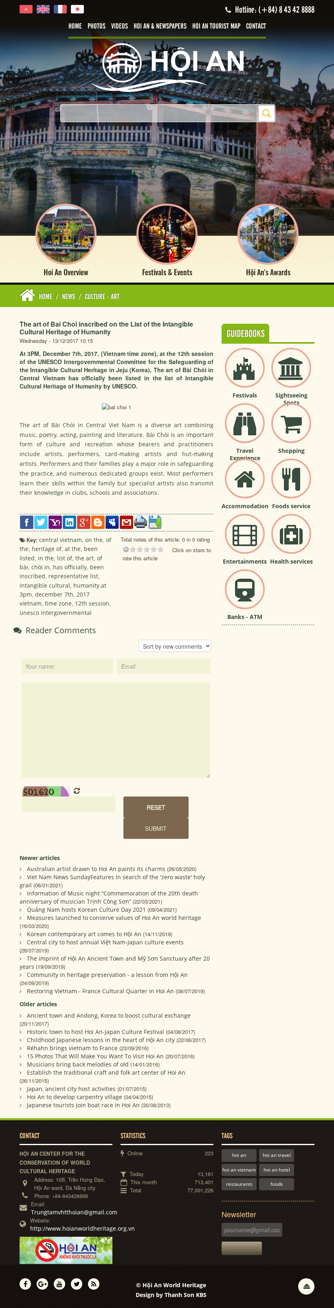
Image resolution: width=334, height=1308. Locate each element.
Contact (256, 26)
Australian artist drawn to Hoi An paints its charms (96, 869)
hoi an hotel (277, 1169)
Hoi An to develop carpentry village (74, 1097)
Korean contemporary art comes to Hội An (84, 934)
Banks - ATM (244, 617)
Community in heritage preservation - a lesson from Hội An (107, 975)
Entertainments (245, 561)
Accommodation (245, 506)
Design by (171, 1295)
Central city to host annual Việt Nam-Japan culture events (105, 942)
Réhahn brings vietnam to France (72, 1048)
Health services (291, 561)
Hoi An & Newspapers (160, 26)
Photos (96, 26)
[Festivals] (244, 374)
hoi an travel (277, 1155)
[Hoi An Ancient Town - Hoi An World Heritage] (167, 67)
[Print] (141, 521)
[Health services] (291, 540)
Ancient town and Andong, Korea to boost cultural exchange (109, 1015)
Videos (119, 26)
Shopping (291, 450)
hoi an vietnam (239, 1169)
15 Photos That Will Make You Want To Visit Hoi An (95, 1056)
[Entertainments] (245, 540)
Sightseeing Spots (291, 398)
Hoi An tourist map (216, 26)
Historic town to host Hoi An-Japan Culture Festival (95, 1032)
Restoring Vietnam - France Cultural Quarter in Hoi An (100, 991)
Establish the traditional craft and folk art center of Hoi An (106, 1072)
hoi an (239, 1155)
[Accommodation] (244, 485)
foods (276, 1184)
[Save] (155, 521)
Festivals (245, 395)
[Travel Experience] (244, 430)
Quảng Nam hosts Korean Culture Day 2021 (86, 909)
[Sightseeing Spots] (291, 374)
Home (75, 26)
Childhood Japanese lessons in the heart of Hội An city (101, 1040)
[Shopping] (291, 430)
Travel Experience (245, 454)
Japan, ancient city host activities (71, 1089)
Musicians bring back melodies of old (78, 1064)
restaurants (239, 1184)
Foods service (291, 506)
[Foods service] (291, 485)
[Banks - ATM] (245, 596)
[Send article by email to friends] (126, 521)
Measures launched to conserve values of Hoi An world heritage (114, 918)
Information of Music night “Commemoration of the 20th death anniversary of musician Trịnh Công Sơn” (109, 897)
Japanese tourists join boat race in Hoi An (83, 1105)
